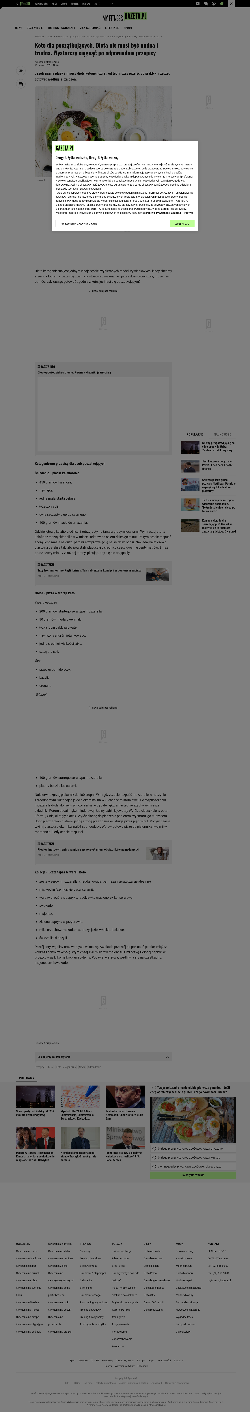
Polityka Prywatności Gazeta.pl (164, 212)
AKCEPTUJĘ (182, 223)
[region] (125, 186)
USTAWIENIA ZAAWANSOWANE (79, 223)
